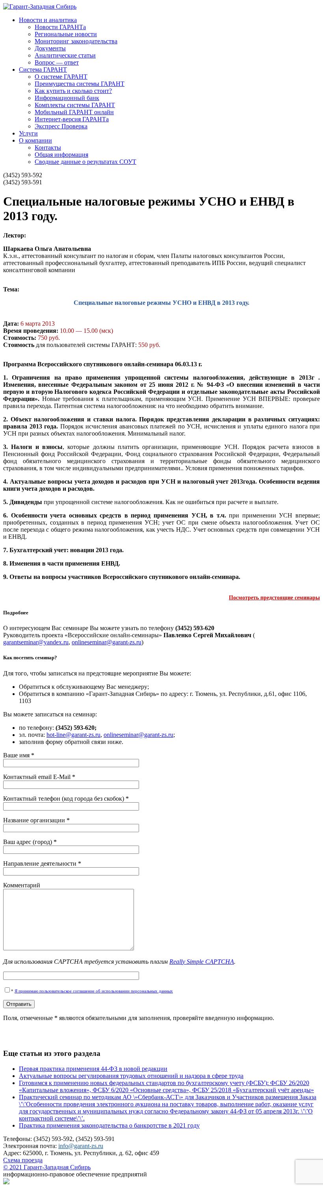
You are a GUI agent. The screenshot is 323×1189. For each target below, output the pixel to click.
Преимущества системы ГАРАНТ (79, 83)
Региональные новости (66, 34)
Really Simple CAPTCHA (201, 961)
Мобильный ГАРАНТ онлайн (74, 112)
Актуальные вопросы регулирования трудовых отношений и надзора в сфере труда (131, 1075)
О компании (35, 140)
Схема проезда (23, 1160)
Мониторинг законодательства (76, 41)
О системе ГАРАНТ (61, 76)
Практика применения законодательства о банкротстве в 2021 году (109, 1125)
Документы (50, 48)
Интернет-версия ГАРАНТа (72, 119)
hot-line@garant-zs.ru (73, 734)
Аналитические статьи (65, 55)
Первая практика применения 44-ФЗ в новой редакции (93, 1068)
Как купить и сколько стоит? (73, 90)
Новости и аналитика (48, 20)
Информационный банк (67, 98)
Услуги (28, 133)
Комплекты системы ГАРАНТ (75, 105)
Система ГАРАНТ (43, 69)
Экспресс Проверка (61, 126)
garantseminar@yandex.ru (36, 642)
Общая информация (61, 154)
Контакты (48, 147)
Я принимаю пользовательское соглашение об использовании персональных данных (94, 991)
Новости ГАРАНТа (60, 27)
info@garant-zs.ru (80, 1146)
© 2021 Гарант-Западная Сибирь (47, 1167)
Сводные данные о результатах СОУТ (85, 161)
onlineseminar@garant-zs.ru (106, 642)
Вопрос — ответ (57, 62)
